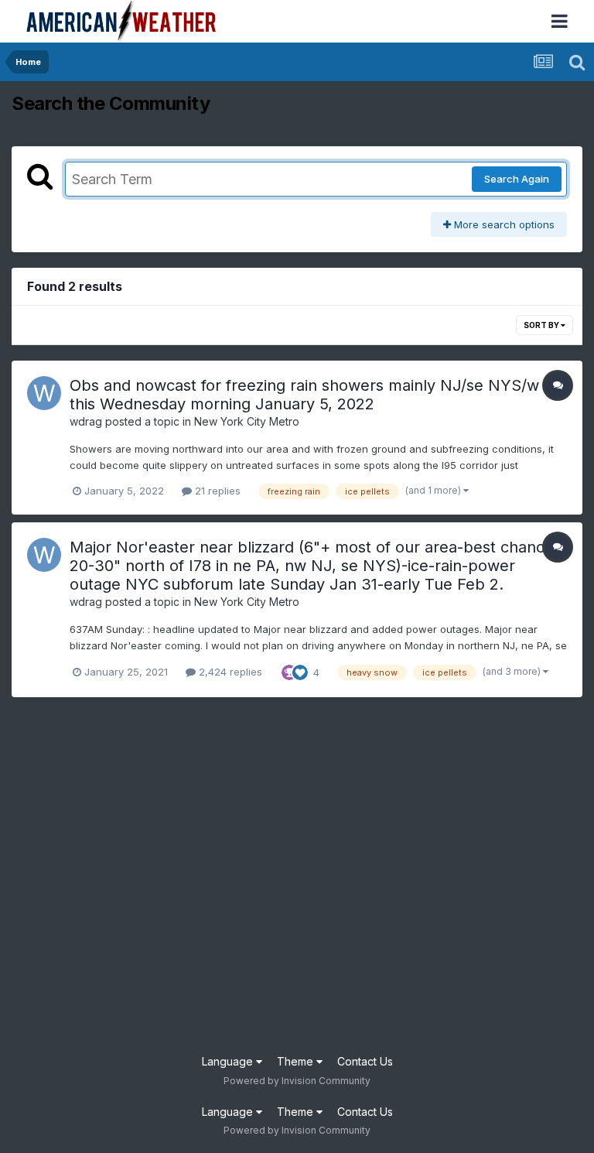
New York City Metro (246, 421)
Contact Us (365, 1061)
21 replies (216, 490)
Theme (296, 1061)
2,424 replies (229, 671)
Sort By (542, 325)
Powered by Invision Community (297, 1080)
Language (229, 1061)
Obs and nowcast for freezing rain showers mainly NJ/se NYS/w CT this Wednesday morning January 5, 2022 (317, 394)
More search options (503, 224)
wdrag (86, 421)
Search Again (516, 179)
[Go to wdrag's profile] (44, 393)
